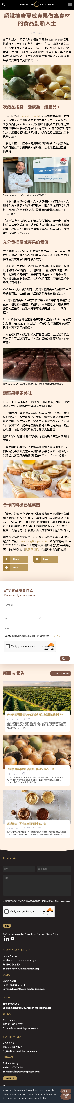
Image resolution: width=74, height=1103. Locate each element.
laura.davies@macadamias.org (22, 969)
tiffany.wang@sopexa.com (33, 541)
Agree (65, 1091)
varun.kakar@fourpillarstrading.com (25, 989)
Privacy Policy (52, 934)
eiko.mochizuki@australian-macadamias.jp (28, 1008)
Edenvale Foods (29, 116)
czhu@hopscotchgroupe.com (22, 1028)
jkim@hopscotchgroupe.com (21, 1051)
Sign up (9, 1078)
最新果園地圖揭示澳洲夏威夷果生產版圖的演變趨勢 (35, 714)
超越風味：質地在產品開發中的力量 (26, 823)
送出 (64, 658)
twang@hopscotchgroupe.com (23, 1072)
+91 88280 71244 (15, 985)
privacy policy (54, 636)
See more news (60, 674)
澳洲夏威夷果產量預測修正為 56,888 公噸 (30, 769)
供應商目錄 (32, 549)
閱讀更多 (66, 1096)
